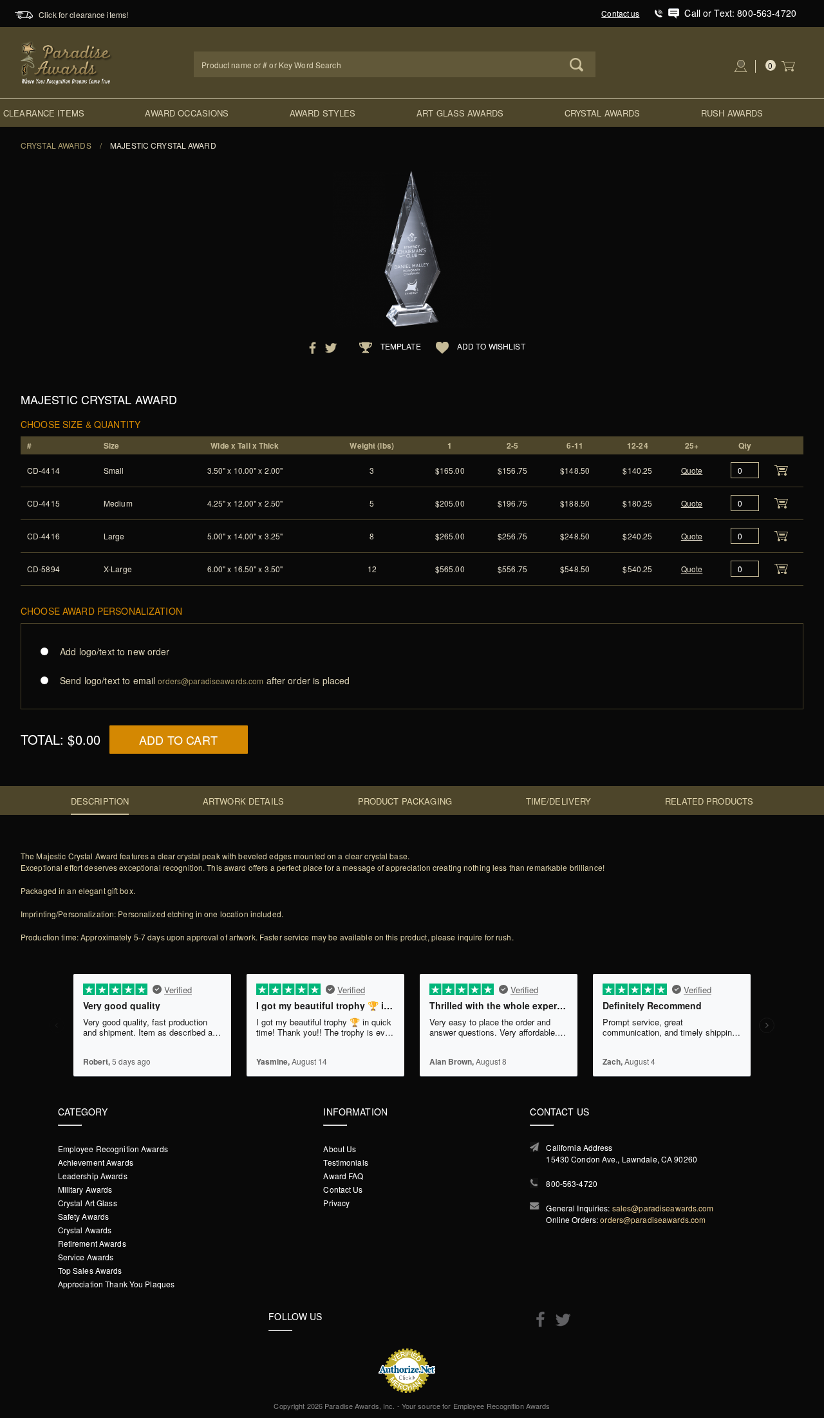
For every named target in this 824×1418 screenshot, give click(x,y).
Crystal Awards (603, 113)
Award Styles (323, 113)
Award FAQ (343, 1175)
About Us (339, 1148)
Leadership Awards (92, 1175)
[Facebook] (537, 1319)
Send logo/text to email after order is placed (205, 680)
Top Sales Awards (90, 1270)
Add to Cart (178, 739)
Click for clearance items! (83, 14)
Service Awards (86, 1256)
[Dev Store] (67, 61)
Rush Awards (732, 113)
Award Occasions (187, 113)
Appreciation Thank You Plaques (116, 1283)
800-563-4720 (571, 1183)
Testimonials (345, 1162)
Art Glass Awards (460, 113)
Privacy (336, 1202)
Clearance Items (43, 113)
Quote (692, 470)
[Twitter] (560, 1319)
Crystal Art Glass (87, 1202)
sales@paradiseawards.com (663, 1207)
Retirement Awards (92, 1243)
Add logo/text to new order (115, 651)
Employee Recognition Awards (113, 1148)
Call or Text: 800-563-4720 (740, 12)
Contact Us (342, 1189)
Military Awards (85, 1189)
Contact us (620, 13)
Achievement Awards (95, 1162)
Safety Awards (83, 1216)
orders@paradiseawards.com (653, 1219)
